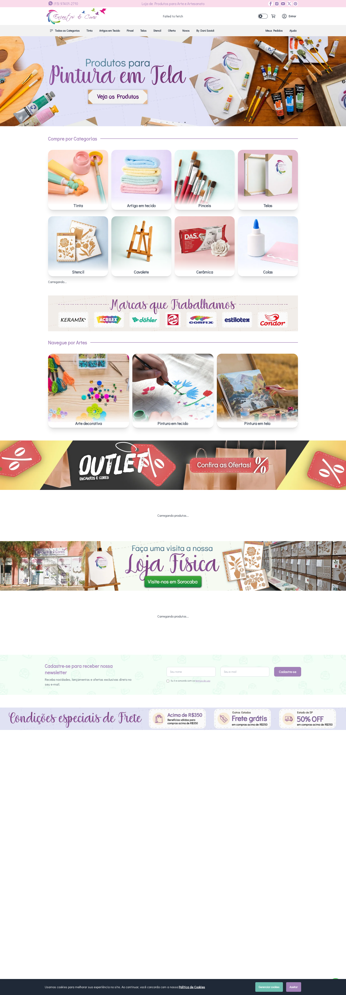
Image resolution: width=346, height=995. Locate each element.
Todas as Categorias (67, 30)
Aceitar (294, 987)
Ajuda (293, 30)
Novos (186, 30)
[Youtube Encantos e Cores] (282, 3)
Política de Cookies (192, 987)
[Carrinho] (273, 16)
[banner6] (173, 81)
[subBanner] (173, 465)
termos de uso (202, 680)
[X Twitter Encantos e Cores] (289, 3)
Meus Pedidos (274, 30)
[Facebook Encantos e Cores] (270, 3)
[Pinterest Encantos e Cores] (295, 3)
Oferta (172, 30)
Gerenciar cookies (269, 987)
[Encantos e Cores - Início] (76, 16)
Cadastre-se (287, 672)
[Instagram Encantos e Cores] (276, 3)
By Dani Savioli (205, 30)
